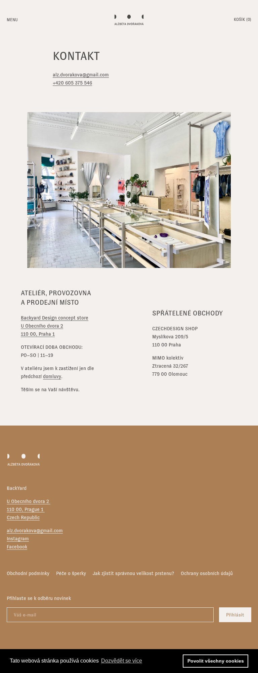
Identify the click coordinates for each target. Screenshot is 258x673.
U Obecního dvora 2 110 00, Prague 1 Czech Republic (28, 509)
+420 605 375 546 (72, 83)
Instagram (18, 538)
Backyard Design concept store (54, 318)
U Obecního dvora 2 (42, 326)
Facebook (17, 546)
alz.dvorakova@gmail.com (81, 74)
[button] (242, 20)
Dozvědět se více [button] (121, 661)
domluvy (52, 376)
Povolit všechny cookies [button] (215, 661)
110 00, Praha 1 (38, 334)
